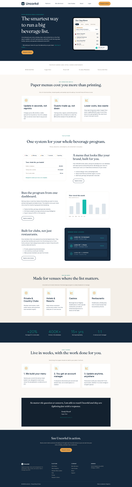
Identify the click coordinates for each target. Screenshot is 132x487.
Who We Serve (59, 3)
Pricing (53, 475)
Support (73, 473)
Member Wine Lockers (57, 470)
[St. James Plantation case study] (84, 69)
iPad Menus (54, 466)
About (81, 3)
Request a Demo (104, 3)
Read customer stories (65, 417)
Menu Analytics (55, 468)
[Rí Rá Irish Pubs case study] (29, 69)
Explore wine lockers (28, 258)
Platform (47, 3)
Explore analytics (27, 218)
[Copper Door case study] (48, 69)
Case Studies (71, 3)
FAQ (53, 473)
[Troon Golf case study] (66, 69)
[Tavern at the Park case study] (102, 69)
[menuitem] (48, 3)
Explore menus (78, 180)
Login (89, 3)
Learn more (32, 302)
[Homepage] (30, 3)
